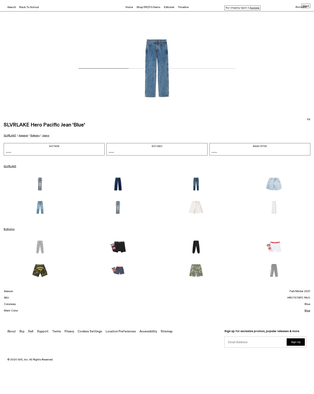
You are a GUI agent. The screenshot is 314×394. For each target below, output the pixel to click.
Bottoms (35, 135)
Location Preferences (121, 331)
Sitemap (167, 331)
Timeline (183, 7)
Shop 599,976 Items (148, 7)
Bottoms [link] (9, 229)
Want (306, 6)
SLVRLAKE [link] (10, 166)
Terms (56, 331)
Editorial (169, 7)
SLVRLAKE (10, 135)
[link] (40, 184)
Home (129, 7)
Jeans (45, 135)
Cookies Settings (90, 331)
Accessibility (148, 331)
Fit (308, 119)
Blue (307, 310)
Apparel (23, 135)
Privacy (69, 331)
